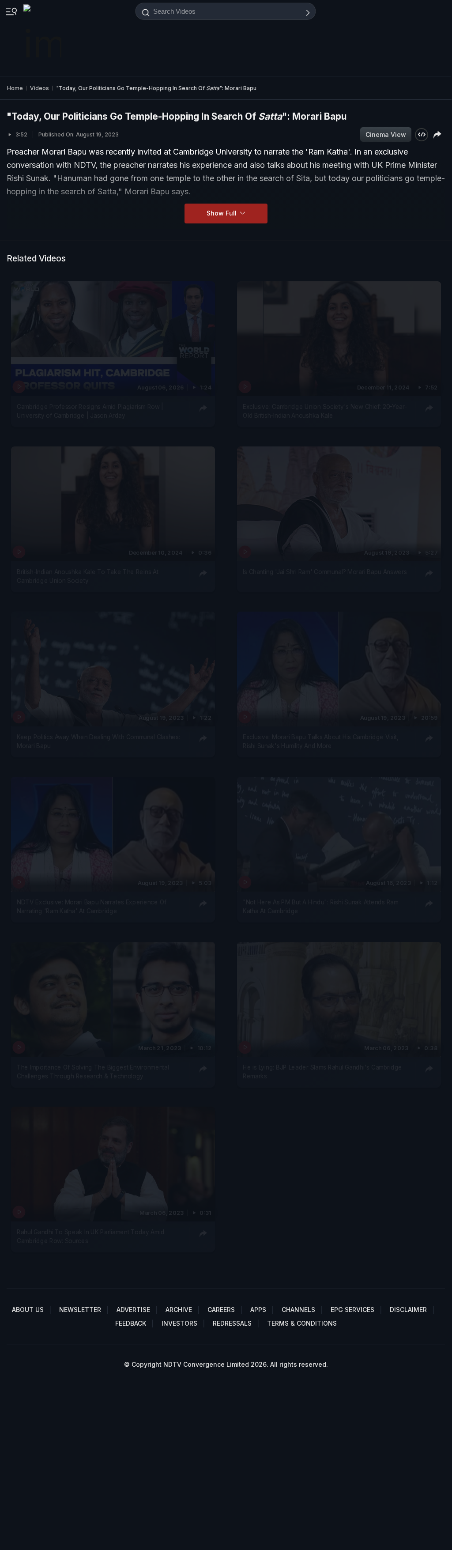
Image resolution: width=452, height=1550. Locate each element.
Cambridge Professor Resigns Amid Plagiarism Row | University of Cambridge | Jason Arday (90, 411)
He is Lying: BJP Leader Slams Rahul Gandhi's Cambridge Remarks (322, 1071)
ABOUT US (28, 1309)
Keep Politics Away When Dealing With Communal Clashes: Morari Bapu (98, 741)
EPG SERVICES (352, 1309)
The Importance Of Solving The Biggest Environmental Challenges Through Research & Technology (93, 1071)
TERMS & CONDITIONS (302, 1323)
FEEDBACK (130, 1323)
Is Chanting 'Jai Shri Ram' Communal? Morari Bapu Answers (325, 571)
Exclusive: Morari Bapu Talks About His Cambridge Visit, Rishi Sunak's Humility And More (320, 741)
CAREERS (221, 1309)
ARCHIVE (179, 1309)
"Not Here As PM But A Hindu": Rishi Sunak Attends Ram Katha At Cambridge (320, 906)
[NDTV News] (43, 38)
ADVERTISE (133, 1309)
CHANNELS (298, 1309)
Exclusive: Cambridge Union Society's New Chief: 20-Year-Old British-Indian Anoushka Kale (325, 411)
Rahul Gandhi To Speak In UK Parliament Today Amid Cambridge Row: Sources (90, 1236)
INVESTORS (179, 1323)
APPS (258, 1309)
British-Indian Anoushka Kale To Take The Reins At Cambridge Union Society (87, 576)
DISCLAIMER (408, 1309)
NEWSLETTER (80, 1309)
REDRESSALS (232, 1323)
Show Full (222, 213)
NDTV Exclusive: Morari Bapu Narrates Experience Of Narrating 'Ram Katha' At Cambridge (91, 906)
